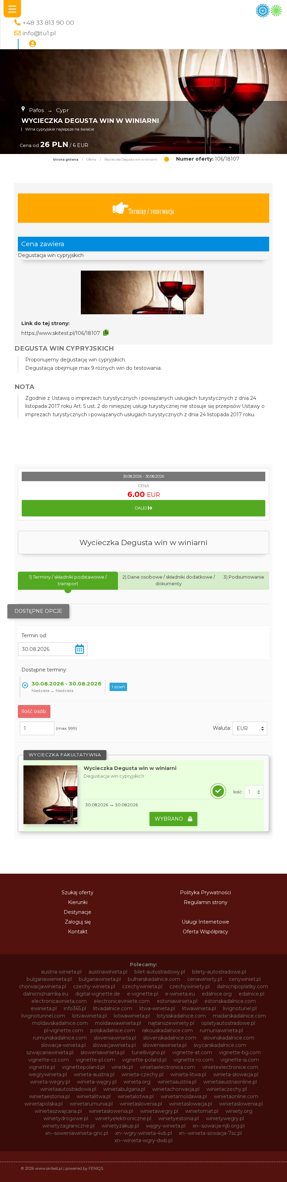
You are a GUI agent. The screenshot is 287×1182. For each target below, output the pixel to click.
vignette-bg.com (240, 1052)
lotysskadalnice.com (181, 1016)
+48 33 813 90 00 (48, 22)
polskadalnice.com (112, 1030)
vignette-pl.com (95, 1060)
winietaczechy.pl (226, 1089)
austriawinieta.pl (108, 972)
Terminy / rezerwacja (151, 211)
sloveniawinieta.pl (115, 1038)
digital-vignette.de (97, 994)
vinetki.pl (122, 1067)
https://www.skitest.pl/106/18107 (60, 333)
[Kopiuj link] (105, 332)
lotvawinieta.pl (89, 1016)
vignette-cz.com (48, 1060)
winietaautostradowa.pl (68, 1089)
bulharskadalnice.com (154, 979)
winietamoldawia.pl (184, 1096)
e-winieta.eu (180, 994)
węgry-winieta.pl (166, 1126)
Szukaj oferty (77, 892)
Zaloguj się (78, 922)
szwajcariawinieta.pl (50, 1052)
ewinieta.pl (44, 1008)
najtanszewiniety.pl (171, 1023)
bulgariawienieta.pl (49, 979)
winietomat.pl (201, 1111)
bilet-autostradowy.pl (159, 972)
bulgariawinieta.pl (100, 979)
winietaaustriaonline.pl (230, 1082)
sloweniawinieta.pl (165, 1045)
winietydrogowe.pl (65, 1118)
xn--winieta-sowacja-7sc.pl (210, 1133)
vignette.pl (42, 1067)
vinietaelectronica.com (167, 1067)
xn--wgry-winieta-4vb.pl (143, 1133)
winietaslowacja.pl (190, 1104)
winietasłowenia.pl (111, 1111)
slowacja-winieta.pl (63, 1045)
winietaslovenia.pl (141, 1104)
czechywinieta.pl (142, 986)
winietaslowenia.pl (241, 1104)
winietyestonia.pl (178, 1118)
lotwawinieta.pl (132, 1016)
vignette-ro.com (194, 1060)
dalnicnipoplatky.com (242, 986)
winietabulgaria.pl (124, 1089)
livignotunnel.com (43, 1016)
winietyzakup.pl (120, 1126)
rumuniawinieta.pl (221, 1030)
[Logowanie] (32, 44)
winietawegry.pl (159, 1111)
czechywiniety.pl (189, 986)
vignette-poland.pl (144, 1060)
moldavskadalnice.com (60, 1023)
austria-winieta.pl (61, 972)
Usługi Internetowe (205, 922)
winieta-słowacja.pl (235, 1074)
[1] (254, 792)
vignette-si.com (239, 1060)
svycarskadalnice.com (220, 1045)
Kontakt (78, 931)
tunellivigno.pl (148, 1052)
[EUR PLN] (249, 728)
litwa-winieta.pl (157, 1008)
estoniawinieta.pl (177, 1001)
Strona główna (65, 159)
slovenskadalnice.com (169, 1038)
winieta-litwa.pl (188, 1074)
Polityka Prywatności (205, 892)
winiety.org (238, 1111)
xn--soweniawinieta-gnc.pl (76, 1133)
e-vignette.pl (142, 994)
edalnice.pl (251, 994)
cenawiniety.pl (204, 979)
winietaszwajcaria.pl (58, 1111)
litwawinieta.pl (199, 1008)
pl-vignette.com (63, 1030)
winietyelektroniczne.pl (123, 1118)
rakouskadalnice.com (167, 1030)
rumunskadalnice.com (60, 1038)
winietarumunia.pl (91, 1104)
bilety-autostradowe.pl (219, 972)
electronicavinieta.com (59, 1001)
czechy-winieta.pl (94, 986)
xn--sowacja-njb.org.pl (218, 1126)
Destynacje (77, 912)
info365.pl (75, 1008)
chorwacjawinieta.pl (42, 986)
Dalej (141, 508)
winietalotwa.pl (136, 1096)
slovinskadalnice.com (228, 1038)
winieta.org (137, 1082)
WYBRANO (169, 819)
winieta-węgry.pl (97, 1082)
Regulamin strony (205, 902)
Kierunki (78, 902)
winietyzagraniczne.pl (68, 1126)
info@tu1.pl (39, 33)
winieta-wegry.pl (50, 1082)
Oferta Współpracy (205, 931)
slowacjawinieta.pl (114, 1045)
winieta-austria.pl (94, 1074)
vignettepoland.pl (83, 1067)
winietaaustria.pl (177, 1082)
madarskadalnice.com (239, 1016)
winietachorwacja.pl (176, 1089)
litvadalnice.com (112, 1008)
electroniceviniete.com (122, 1001)
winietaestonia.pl (49, 1096)
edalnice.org (217, 994)
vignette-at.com (192, 1052)
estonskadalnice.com (230, 1001)
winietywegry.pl (225, 1118)
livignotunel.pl (240, 1008)
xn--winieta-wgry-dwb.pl (143, 1140)
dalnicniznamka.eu (45, 994)
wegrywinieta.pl (48, 1074)
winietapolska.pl (43, 1104)
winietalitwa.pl (94, 1096)
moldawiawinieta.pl (118, 1023)
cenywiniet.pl (245, 979)
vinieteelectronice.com (230, 1067)
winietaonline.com (236, 1096)
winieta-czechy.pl (142, 1074)
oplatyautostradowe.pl (228, 1023)
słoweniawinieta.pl (102, 1052)
